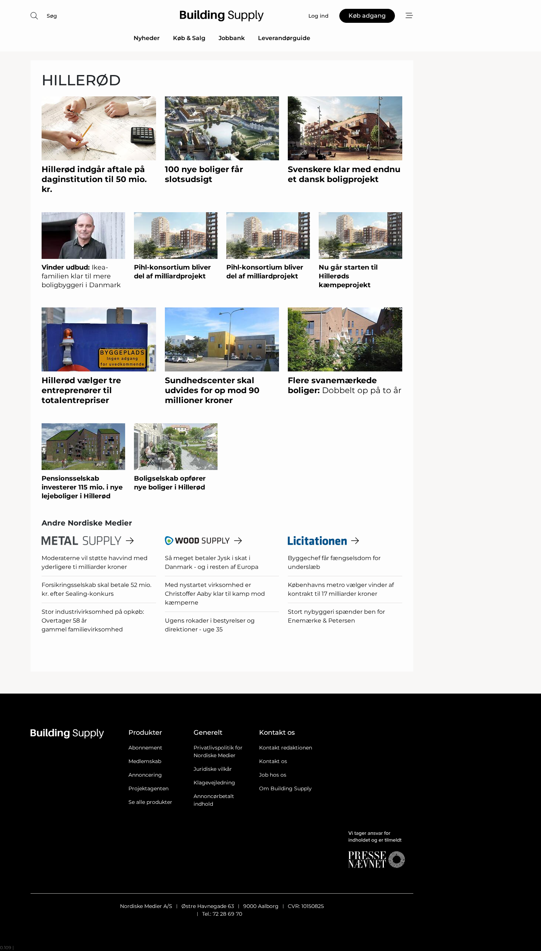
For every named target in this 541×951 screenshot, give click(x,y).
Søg (52, 16)
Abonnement (145, 747)
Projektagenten (148, 788)
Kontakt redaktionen (285, 747)
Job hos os (272, 775)
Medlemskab (144, 761)
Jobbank (232, 38)
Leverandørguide (284, 38)
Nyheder (147, 38)
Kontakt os (273, 761)
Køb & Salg (189, 38)
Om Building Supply (285, 788)
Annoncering (145, 775)
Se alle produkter (150, 802)
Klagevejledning (214, 782)
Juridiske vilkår (213, 769)
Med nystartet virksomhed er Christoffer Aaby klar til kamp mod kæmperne (215, 593)
